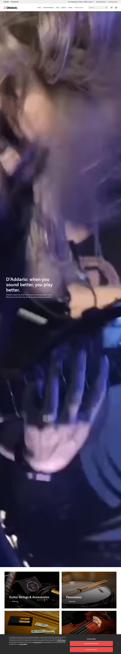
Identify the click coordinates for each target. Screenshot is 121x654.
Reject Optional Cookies (91, 643)
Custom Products (48, 7)
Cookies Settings (91, 639)
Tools (57, 7)
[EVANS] (6, 2)
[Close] (118, 644)
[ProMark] (15, 2)
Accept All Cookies (91, 649)
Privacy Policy (61, 640)
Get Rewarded (113, 2)
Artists (70, 7)
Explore (63, 7)
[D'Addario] (10, 7)
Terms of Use (37, 642)
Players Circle (79, 7)
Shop (39, 7)
